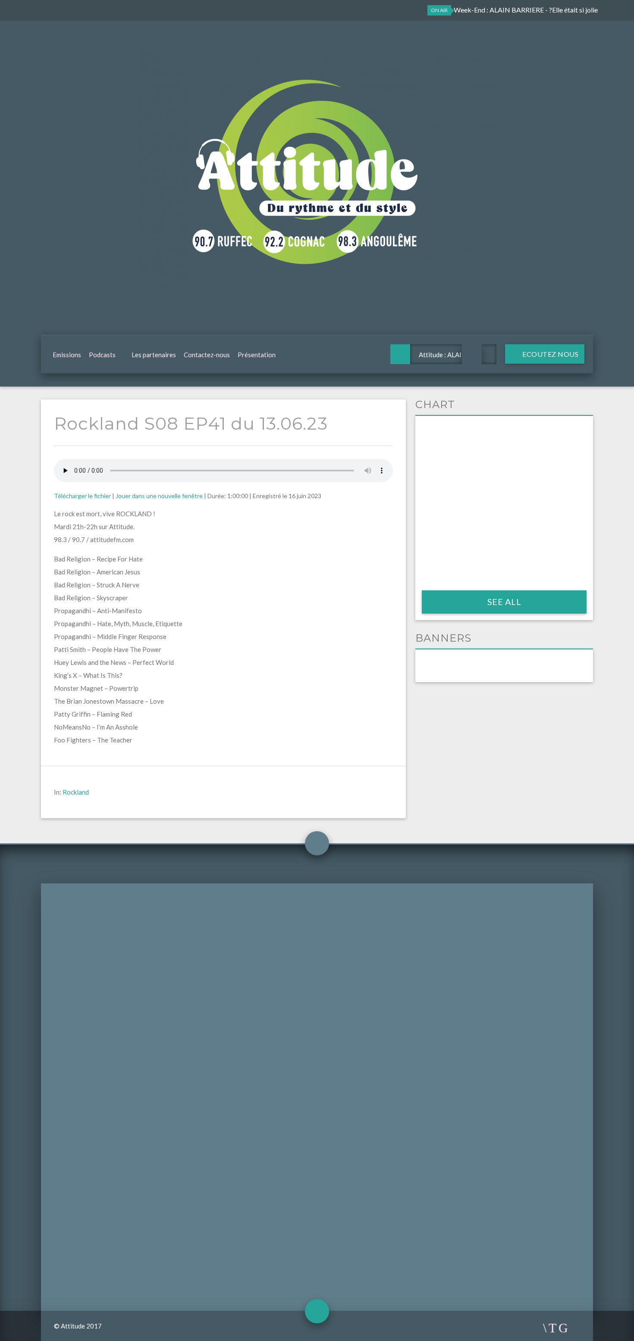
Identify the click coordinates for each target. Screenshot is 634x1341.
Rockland (76, 792)
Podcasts (102, 355)
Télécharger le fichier (82, 495)
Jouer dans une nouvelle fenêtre (159, 495)
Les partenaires (154, 355)
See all (504, 601)
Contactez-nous (207, 355)
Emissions (67, 355)
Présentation (257, 355)
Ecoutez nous (550, 354)
